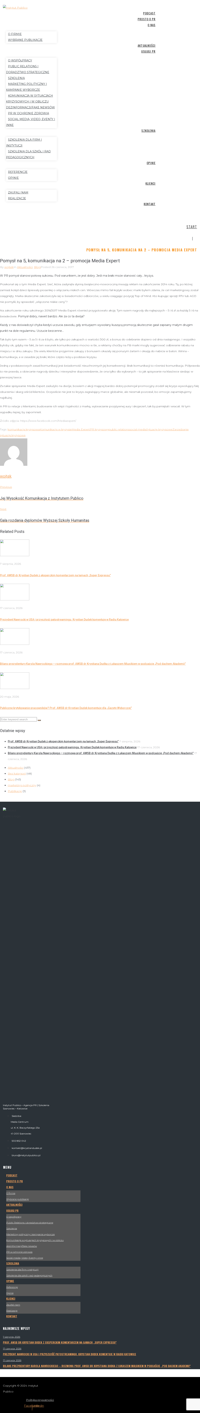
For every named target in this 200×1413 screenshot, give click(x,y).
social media (137, 429)
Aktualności (25, 267)
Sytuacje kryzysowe (159, 429)
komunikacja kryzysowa (24, 429)
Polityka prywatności (40, 1400)
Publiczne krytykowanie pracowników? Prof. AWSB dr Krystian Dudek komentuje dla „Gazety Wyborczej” (66, 708)
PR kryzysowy (99, 429)
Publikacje (15, 791)
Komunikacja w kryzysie (56, 429)
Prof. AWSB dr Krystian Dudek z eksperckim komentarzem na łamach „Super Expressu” (55, 575)
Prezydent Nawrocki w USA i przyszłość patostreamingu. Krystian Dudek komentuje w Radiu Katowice (64, 619)
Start (192, 226)
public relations (119, 429)
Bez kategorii (17, 773)
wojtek (8, 267)
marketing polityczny (22, 785)
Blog (37, 267)
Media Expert (81, 429)
